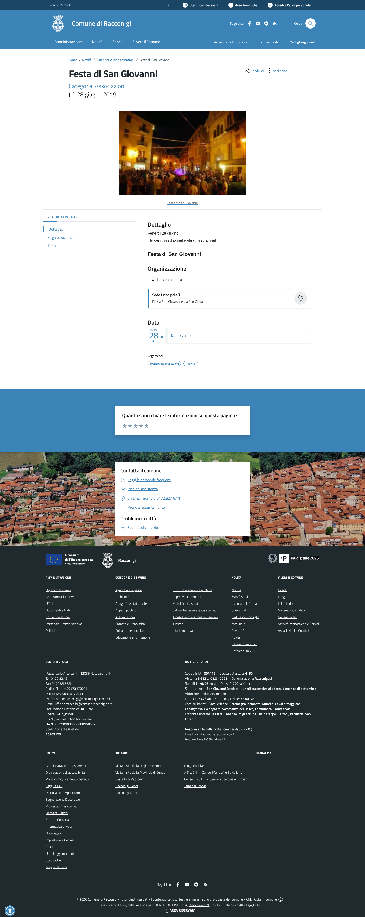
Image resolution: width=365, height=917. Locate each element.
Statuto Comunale (58, 819)
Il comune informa (244, 603)
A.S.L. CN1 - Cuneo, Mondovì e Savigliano (213, 772)
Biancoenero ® (199, 904)
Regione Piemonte (60, 5)
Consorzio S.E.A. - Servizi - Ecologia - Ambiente (217, 779)
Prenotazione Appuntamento (66, 792)
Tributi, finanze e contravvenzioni (195, 616)
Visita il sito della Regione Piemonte (140, 765)
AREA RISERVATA (182, 910)
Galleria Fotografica (291, 610)
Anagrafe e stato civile (131, 603)
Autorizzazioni (125, 616)
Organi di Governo (58, 589)
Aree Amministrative (60, 596)
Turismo (178, 623)
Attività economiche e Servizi (298, 623)
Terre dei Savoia (195, 785)
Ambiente (122, 596)
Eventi (282, 589)
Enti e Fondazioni (58, 616)
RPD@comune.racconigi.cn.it (214, 734)
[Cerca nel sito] (310, 23)
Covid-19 (238, 630)
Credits (50, 846)
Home (73, 59)
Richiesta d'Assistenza (61, 806)
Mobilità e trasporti (186, 603)
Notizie (236, 589)
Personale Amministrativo (64, 623)
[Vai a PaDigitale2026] (293, 558)
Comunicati (239, 610)
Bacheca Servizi (57, 812)
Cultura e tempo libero (130, 630)
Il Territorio (285, 603)
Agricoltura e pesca (128, 589)
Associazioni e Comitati (294, 630)
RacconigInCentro (127, 792)
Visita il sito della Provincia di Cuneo (140, 772)
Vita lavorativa (183, 630)
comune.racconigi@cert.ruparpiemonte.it (82, 698)
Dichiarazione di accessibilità (65, 772)
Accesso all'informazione (230, 42)
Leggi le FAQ (54, 785)
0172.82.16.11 (61, 678)
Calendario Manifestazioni (116, 59)
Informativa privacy (59, 826)
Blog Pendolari (194, 765)
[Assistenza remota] (281, 899)
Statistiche (53, 860)
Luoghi (282, 596)
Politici (50, 630)
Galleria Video (287, 616)
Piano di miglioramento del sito (67, 779)
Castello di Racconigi (129, 779)
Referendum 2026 (244, 650)
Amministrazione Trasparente (66, 765)
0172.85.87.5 (61, 683)
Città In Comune (265, 899)
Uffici (49, 603)
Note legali (53, 833)
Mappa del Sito (56, 866)
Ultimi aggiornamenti (60, 853)
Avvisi (236, 637)
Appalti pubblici (125, 610)
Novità (87, 59)
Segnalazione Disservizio (63, 799)
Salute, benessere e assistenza (194, 610)
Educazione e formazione (132, 637)
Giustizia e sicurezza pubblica (192, 589)
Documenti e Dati (58, 610)
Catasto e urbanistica (130, 623)
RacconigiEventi (126, 785)
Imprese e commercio (187, 596)
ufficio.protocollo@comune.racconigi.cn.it (83, 703)
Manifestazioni (242, 596)
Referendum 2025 (244, 644)
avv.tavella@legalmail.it (208, 739)
